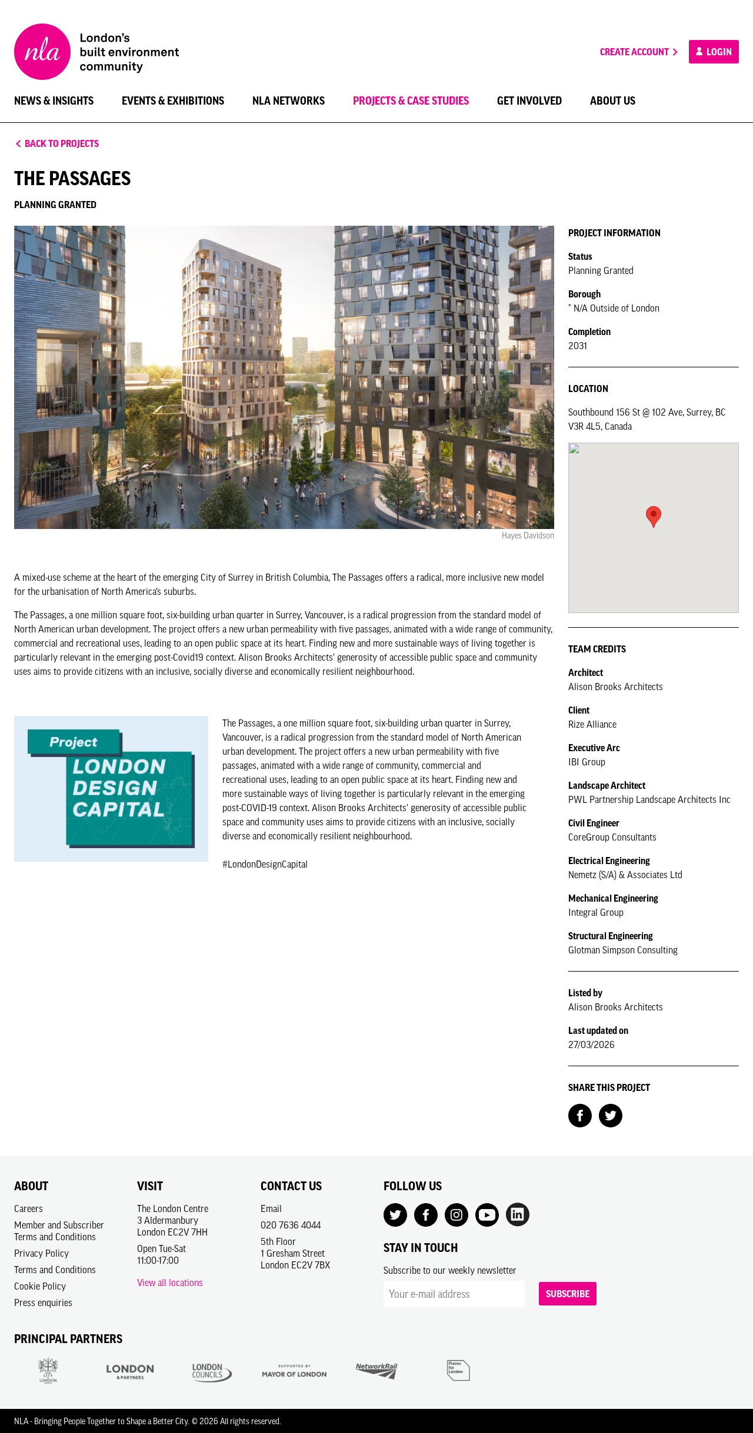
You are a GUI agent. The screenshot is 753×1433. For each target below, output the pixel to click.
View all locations (170, 1282)
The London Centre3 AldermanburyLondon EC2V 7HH (172, 1220)
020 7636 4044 (291, 1225)
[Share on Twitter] (610, 1114)
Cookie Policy (40, 1286)
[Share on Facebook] (580, 1114)
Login (718, 51)
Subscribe (567, 1293)
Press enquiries (43, 1302)
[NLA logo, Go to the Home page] (96, 52)
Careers (28, 1208)
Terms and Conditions (55, 1269)
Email (271, 1208)
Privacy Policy (41, 1253)
